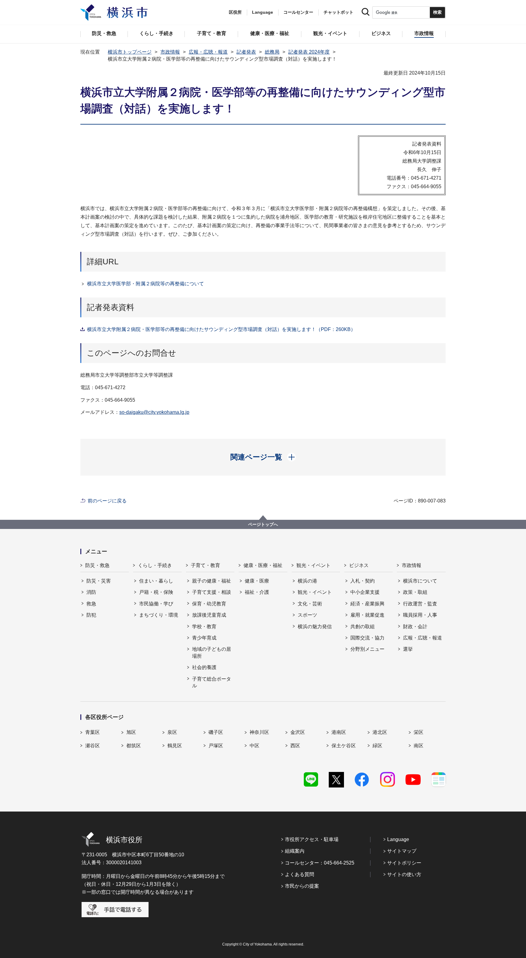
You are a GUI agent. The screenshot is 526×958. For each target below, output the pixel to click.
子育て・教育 (205, 565)
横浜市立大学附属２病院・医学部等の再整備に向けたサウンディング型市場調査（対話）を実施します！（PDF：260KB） (221, 329)
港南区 (338, 732)
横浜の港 (307, 580)
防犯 (91, 615)
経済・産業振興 (367, 603)
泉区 (172, 732)
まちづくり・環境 (158, 615)
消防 (91, 592)
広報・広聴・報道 (208, 52)
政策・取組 (415, 592)
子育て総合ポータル (211, 682)
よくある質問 (299, 874)
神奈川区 (259, 732)
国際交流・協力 (367, 637)
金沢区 (297, 732)
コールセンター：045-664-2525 (319, 862)
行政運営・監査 (420, 603)
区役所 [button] (235, 12)
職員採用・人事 (420, 615)
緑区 (377, 745)
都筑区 (133, 745)
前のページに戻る (107, 500)
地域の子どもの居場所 (211, 652)
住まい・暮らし (156, 580)
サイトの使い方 (404, 874)
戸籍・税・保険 (156, 592)
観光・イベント (313, 565)
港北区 (380, 732)
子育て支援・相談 (211, 592)
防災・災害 (98, 580)
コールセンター (298, 12)
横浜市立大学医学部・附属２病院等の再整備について (145, 283)
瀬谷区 (92, 745)
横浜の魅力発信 (315, 626)
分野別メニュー (367, 649)
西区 (295, 745)
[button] (263, 457)
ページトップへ (263, 524)
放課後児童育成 (209, 615)
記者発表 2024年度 (309, 52)
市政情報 (170, 52)
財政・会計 (415, 626)
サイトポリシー (404, 862)
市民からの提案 (302, 886)
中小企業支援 (365, 592)
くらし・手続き (155, 565)
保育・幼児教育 (209, 603)
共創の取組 (362, 626)
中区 (254, 745)
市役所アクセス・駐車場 (311, 839)
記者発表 (246, 52)
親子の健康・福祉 (211, 580)
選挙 (408, 649)
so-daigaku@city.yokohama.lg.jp (154, 412)
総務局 (272, 52)
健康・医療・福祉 (263, 565)
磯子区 (216, 732)
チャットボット (338, 12)
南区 (418, 745)
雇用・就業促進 (367, 615)
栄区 (418, 732)
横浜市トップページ (130, 52)
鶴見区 (174, 745)
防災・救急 (97, 565)
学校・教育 (204, 626)
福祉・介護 (257, 592)
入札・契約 (362, 580)
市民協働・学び (156, 603)
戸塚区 (216, 745)
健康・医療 (257, 580)
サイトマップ (401, 851)
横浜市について (420, 580)
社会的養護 (204, 667)
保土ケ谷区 (343, 745)
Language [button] (262, 12)
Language (398, 839)
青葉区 (92, 732)
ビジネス (359, 565)
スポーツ (307, 615)
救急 (91, 603)
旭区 (131, 732)
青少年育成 (204, 637)
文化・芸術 (310, 603)
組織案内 (294, 851)
